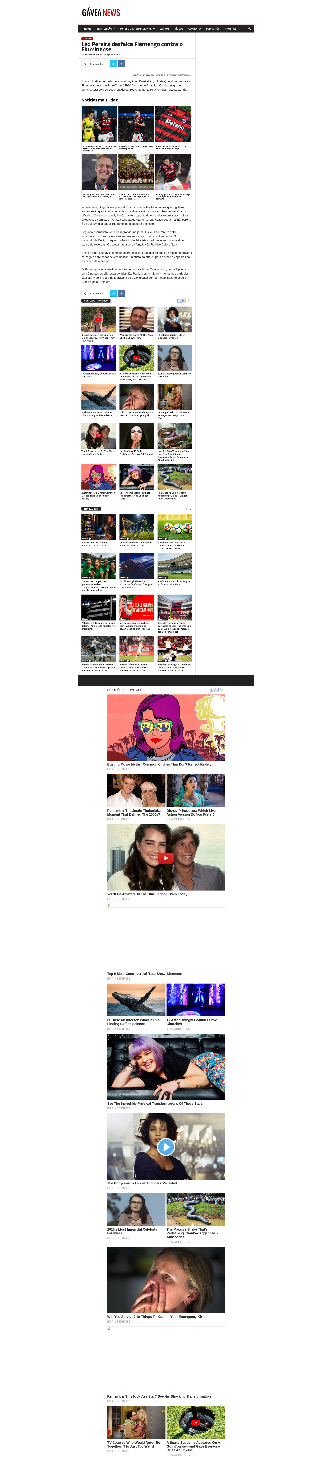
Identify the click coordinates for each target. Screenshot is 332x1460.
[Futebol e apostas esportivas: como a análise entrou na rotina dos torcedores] (175, 527)
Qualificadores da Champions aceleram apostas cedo (135, 544)
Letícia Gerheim (93, 54)
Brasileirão (104, 28)
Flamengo (87, 39)
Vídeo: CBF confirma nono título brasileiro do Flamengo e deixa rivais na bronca (134, 196)
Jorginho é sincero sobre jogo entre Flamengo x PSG (136, 147)
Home (87, 28)
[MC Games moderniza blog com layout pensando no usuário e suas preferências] (136, 607)
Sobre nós (213, 28)
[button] (249, 28)
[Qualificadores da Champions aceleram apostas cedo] (136, 527)
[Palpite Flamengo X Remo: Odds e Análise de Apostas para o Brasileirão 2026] (136, 649)
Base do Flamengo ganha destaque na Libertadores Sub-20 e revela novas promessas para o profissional (175, 627)
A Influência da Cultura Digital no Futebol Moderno (174, 583)
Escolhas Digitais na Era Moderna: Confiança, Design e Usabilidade (135, 584)
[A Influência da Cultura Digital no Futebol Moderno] (175, 566)
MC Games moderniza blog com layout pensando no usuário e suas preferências (134, 625)
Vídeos (178, 28)
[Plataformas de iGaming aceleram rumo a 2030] (98, 527)
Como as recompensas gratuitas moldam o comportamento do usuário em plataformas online (98, 586)
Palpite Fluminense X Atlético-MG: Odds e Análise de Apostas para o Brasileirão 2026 (98, 667)
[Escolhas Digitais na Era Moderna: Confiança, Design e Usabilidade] (136, 566)
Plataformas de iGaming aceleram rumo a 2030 (94, 544)
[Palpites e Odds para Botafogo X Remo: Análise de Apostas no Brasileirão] (98, 607)
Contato (194, 28)
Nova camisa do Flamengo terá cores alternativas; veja (171, 147)
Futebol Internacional (136, 28)
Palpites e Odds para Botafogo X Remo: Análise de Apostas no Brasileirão (98, 625)
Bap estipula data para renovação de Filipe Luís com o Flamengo (98, 195)
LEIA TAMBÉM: (91, 509)
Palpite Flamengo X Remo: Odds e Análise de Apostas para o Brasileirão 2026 (134, 667)
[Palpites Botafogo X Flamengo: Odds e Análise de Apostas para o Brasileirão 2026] (175, 649)
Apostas (230, 28)
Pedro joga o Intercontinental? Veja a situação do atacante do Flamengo (173, 196)
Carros (164, 28)
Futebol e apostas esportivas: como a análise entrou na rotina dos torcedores (173, 545)
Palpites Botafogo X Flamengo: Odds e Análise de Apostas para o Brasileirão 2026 (174, 667)
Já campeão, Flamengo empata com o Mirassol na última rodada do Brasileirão (99, 148)
